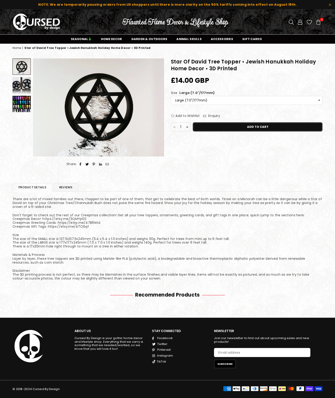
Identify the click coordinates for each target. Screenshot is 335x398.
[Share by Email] (107, 164)
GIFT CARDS (252, 39)
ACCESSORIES (222, 39)
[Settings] (300, 22)
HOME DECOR (111, 39)
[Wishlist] (309, 22)
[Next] (158, 107)
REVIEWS (65, 187)
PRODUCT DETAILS (32, 187)
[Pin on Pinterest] (93, 164)
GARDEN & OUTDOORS (149, 39)
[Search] (291, 22)
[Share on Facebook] (80, 164)
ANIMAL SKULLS (189, 39)
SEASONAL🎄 (81, 39)
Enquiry (213, 116)
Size (193, 93)
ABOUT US (83, 331)
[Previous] (39, 107)
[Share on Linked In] (100, 164)
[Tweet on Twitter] (87, 164)
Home (17, 48)
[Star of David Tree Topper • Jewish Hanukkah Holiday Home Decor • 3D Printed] (22, 67)
